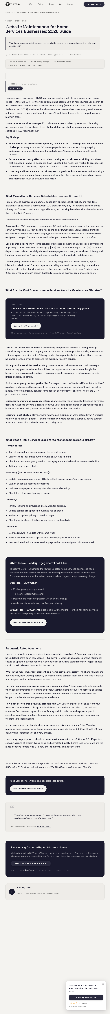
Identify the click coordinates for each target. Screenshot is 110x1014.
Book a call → (15, 88)
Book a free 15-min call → (26, 326)
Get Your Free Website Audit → (28, 622)
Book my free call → (86, 997)
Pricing (41, 4)
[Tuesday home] (13, 4)
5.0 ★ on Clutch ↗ (44, 827)
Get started (94, 4)
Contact (71, 4)
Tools (51, 4)
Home (8, 12)
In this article (15, 74)
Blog (60, 4)
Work (31, 4)
